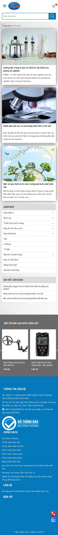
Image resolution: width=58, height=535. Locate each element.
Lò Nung (7, 244)
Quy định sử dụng (10, 438)
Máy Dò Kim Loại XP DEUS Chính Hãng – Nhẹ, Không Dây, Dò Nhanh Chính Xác (41, 364)
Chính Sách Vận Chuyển (13, 446)
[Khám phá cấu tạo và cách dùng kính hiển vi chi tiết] (29, 105)
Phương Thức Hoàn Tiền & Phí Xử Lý (18, 473)
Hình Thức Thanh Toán (12, 454)
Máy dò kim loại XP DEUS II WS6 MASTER (14, 364)
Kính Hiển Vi (9, 213)
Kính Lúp (7, 218)
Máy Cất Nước (10, 234)
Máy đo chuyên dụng (13, 254)
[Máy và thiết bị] (14, 6)
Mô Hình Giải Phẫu (11, 270)
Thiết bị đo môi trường (14, 223)
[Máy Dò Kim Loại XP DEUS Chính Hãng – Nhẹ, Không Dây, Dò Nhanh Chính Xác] (43, 344)
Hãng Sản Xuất (10, 265)
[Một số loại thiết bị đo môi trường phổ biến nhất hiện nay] (29, 163)
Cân (5, 239)
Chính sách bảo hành (11, 450)
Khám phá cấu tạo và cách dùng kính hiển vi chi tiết (23, 294)
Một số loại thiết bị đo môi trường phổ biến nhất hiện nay (25, 298)
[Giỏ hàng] (53, 5)
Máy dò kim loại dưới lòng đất (21, 323)
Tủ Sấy (7, 249)
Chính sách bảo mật (11, 442)
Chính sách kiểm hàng (12, 458)
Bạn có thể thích (11, 260)
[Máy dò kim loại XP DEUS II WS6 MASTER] (15, 344)
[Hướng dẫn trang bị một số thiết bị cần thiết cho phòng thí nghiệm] (29, 47)
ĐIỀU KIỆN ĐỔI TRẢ (11, 462)
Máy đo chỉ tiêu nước (13, 228)
